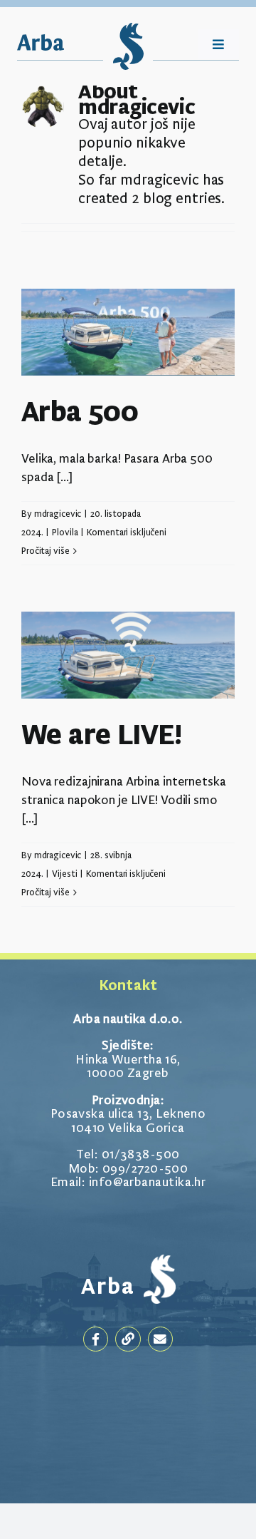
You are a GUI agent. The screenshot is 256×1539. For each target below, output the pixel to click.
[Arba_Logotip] (40, 41)
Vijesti (64, 874)
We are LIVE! (101, 736)
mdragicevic (58, 514)
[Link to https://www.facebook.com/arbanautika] (95, 1339)
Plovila (65, 532)
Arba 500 (79, 413)
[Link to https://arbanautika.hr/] (127, 1339)
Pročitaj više (45, 551)
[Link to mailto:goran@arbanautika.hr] (160, 1339)
